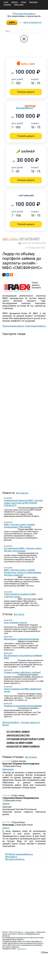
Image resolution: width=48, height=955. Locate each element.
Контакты (7, 5)
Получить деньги (25, 92)
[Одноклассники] (11, 274)
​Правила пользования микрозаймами (23, 706)
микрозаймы (30, 932)
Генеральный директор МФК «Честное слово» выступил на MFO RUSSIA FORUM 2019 (23, 503)
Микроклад (7, 769)
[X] (4, 274)
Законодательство (18, 735)
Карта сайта (18, 5)
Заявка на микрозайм (19, 743)
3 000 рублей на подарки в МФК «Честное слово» (20, 595)
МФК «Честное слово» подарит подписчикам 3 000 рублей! (19, 525)
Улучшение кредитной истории (25, 739)
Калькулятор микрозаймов (23, 746)
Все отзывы (31, 757)
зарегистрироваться (32, 22)
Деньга (5, 828)
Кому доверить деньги (15, 622)
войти (12, 22)
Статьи (23, 2)
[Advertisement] (15, 411)
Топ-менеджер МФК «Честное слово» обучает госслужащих (23, 549)
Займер (6, 803)
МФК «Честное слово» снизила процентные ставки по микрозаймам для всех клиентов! (22, 572)
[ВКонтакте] (7, 274)
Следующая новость (35, 326)
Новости (14, 2)
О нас (6, 2)
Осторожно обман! (18, 731)
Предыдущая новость (13, 326)
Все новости (22, 493)
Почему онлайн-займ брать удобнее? (22, 672)
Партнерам (33, 2)
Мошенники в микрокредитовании (21, 639)
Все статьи (19, 614)
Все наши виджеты (15, 859)
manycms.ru (21, 949)
